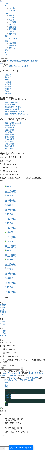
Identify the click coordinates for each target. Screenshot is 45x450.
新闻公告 (12, 47)
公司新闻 (12, 43)
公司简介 (12, 8)
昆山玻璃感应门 (22, 61)
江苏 (9, 380)
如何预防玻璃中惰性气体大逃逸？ (17, 114)
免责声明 (35, 378)
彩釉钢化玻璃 (9, 148)
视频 (6, 50)
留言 (6, 52)
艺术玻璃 (12, 22)
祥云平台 (12, 378)
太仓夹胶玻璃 (9, 139)
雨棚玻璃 (12, 33)
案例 (6, 36)
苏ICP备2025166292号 (11, 373)
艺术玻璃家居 (9, 127)
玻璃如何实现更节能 (12, 109)
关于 (6, 6)
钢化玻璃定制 (9, 132)
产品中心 (17, 66)
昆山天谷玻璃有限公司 (13, 123)
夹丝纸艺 (12, 17)
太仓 (29, 380)
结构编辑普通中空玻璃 (13, 107)
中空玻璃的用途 (10, 104)
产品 (6, 13)
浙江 (32, 380)
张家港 (20, 380)
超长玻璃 (12, 24)
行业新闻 (12, 45)
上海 (5, 380)
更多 (1, 314)
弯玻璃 (11, 31)
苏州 (12, 380)
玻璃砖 (11, 20)
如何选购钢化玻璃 (11, 102)
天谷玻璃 (28, 378)
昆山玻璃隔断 (33, 61)
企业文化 (12, 10)
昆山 (16, 380)
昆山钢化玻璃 (14, 38)
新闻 (6, 40)
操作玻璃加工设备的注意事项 (15, 111)
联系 (6, 54)
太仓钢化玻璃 (9, 137)
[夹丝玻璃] (9, 186)
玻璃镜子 (12, 15)
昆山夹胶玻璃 (9, 143)
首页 (6, 3)
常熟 (25, 380)
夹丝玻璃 (12, 27)
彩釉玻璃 (12, 29)
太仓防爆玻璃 (9, 141)
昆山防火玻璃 (9, 146)
